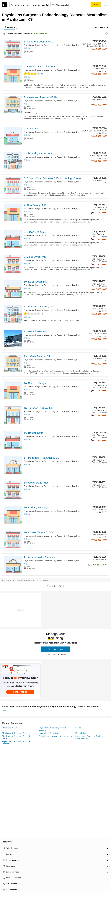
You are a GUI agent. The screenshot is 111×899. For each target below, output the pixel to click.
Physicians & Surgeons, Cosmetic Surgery (16, 737)
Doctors (29, 580)
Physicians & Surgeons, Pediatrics (16, 733)
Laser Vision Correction (48, 733)
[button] (106, 5)
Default (102, 27)
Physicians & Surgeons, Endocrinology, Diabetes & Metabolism (49, 45)
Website (27, 48)
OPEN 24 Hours (40, 33)
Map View (11, 27)
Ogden (4, 710)
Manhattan (19, 580)
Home (4, 580)
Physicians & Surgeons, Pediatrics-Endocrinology (90, 737)
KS (11, 580)
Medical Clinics (81, 733)
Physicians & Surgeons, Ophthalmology (55, 736)
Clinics (78, 728)
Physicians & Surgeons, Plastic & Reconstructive (16, 742)
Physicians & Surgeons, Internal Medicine (52, 729)
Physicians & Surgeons (12, 728)
